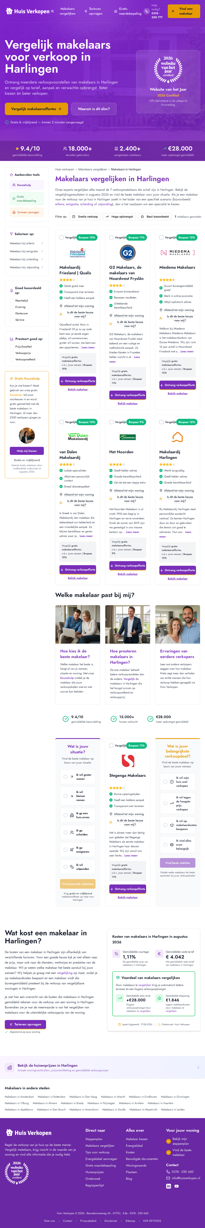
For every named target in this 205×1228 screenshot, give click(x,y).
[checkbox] (12, 300)
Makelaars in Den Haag (83, 1097)
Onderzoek (92, 1178)
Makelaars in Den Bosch (51, 1109)
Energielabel (134, 1145)
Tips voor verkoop (97, 1152)
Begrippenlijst (94, 1185)
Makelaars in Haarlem (160, 1103)
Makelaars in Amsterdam (19, 1097)
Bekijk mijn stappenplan (181, 1141)
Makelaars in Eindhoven (143, 1097)
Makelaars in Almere (45, 1103)
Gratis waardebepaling (130, 11)
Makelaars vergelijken (67, 11)
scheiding (86, 204)
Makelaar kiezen (137, 1139)
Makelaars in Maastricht (143, 1109)
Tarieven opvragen (95, 11)
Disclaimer (111, 1221)
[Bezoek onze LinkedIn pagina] (168, 1186)
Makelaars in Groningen (175, 1097)
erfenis (59, 204)
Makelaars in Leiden (173, 1109)
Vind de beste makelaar (182, 1152)
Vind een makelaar (186, 11)
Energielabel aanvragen (101, 1159)
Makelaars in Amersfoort (83, 1109)
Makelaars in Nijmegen (101, 1103)
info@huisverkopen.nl (186, 1178)
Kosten (130, 1152)
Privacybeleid (88, 1221)
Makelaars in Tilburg (17, 1103)
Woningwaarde (136, 1165)
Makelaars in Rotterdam (51, 1097)
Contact (67, 1221)
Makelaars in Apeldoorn (19, 1109)
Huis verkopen (64, 169)
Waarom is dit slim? (94, 109)
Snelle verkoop (88, 216)
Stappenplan (93, 1139)
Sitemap (130, 1221)
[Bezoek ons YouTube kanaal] (176, 1186)
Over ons (49, 1221)
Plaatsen (131, 1172)
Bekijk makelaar (78, 389)
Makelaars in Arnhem (131, 1103)
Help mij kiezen (27, 451)
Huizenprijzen (94, 1172)
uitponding (105, 204)
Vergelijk (70, 237)
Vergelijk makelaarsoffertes (33, 109)
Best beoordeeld (158, 216)
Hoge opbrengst (122, 216)
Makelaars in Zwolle (114, 1109)
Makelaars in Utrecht (113, 1097)
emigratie (72, 204)
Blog (129, 1178)
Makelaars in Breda (72, 1103)
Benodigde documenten (142, 1159)
